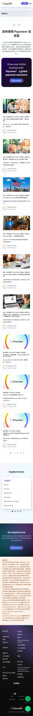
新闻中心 (20, 631)
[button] (30, 14)
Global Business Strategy (11, 501)
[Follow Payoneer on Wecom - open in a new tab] (15, 687)
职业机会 (5, 678)
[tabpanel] (16, 493)
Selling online (8, 493)
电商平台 (5, 642)
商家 (4, 639)
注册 (24, 3)
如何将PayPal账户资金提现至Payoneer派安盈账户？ (16, 434)
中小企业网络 (21, 648)
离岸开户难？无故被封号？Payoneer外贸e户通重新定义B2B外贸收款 (16, 315)
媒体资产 (20, 634)
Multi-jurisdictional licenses (23, 641)
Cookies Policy (21, 696)
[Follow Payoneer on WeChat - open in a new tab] (12, 687)
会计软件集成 (6, 662)
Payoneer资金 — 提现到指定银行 (13, 236)
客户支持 (20, 662)
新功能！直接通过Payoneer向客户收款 (15, 159)
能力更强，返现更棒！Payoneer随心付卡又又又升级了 (16, 355)
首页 (14, 25)
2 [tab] (15, 511)
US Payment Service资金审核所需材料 (15, 197)
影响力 (19, 637)
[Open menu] (30, 3)
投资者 (4, 675)
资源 (19, 25)
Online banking (8, 505)
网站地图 (20, 674)
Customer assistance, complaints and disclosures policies (23, 669)
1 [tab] (12, 511)
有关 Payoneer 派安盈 (9, 673)
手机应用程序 (21, 645)
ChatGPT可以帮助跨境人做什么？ (14, 395)
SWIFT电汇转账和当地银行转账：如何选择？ (16, 120)
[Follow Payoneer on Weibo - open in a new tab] (21, 687)
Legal (12, 696)
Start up (6, 484)
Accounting (7, 497)
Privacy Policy (12, 699)
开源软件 (20, 651)
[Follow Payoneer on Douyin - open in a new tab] (18, 687)
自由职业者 (6, 636)
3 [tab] (18, 511)
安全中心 (20, 664)
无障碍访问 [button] (20, 677)
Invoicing (6, 489)
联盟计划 (5, 653)
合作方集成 (6, 656)
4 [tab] (20, 511)
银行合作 (5, 659)
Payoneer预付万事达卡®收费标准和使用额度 (16, 275)
